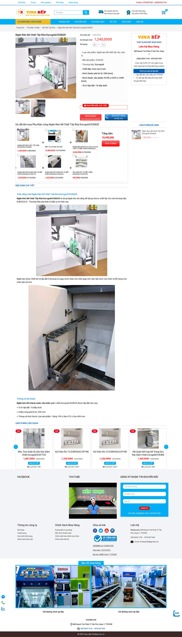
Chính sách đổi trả (62, 539)
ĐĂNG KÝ (144, 508)
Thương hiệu (97, 21)
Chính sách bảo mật (25, 539)
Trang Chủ (20, 28)
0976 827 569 (149, 537)
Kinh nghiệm (46, 2)
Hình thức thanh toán (63, 533)
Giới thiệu (22, 2)
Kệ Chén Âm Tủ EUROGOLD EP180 (34, 451)
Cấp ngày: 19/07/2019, (102, 550)
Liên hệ (139, 21)
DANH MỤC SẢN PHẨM (30, 22)
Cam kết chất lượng (24, 536)
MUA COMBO (111, 143)
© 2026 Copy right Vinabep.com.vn (91, 634)
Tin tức (33, 2)
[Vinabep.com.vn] (32, 12)
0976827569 (118, 118)
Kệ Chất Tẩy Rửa (48, 28)
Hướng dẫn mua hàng (63, 530)
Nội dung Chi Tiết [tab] (25, 185)
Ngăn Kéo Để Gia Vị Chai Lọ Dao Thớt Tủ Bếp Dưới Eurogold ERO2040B (85, 148)
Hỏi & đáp (60, 2)
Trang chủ (64, 21)
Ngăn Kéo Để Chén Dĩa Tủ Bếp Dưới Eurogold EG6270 (57, 173)
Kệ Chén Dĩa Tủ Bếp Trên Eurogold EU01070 (82, 173)
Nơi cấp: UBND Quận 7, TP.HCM (105, 554)
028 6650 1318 (136, 537)
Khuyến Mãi (80, 21)
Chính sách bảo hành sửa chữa (67, 536)
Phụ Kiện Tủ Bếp (33, 28)
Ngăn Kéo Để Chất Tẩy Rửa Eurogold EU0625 (28, 146)
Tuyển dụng (73, 2)
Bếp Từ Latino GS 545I (53, 147)
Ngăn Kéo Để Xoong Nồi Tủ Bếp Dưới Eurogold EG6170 (29, 173)
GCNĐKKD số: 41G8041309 (103, 546)
